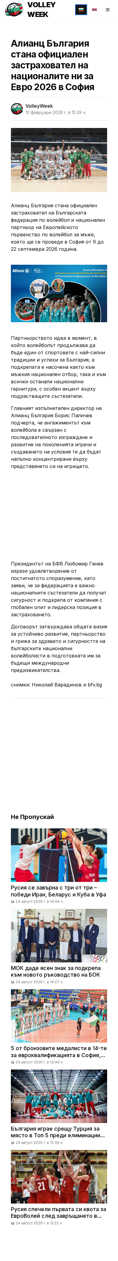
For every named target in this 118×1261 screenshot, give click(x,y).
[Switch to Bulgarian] (81, 10)
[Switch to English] (94, 10)
